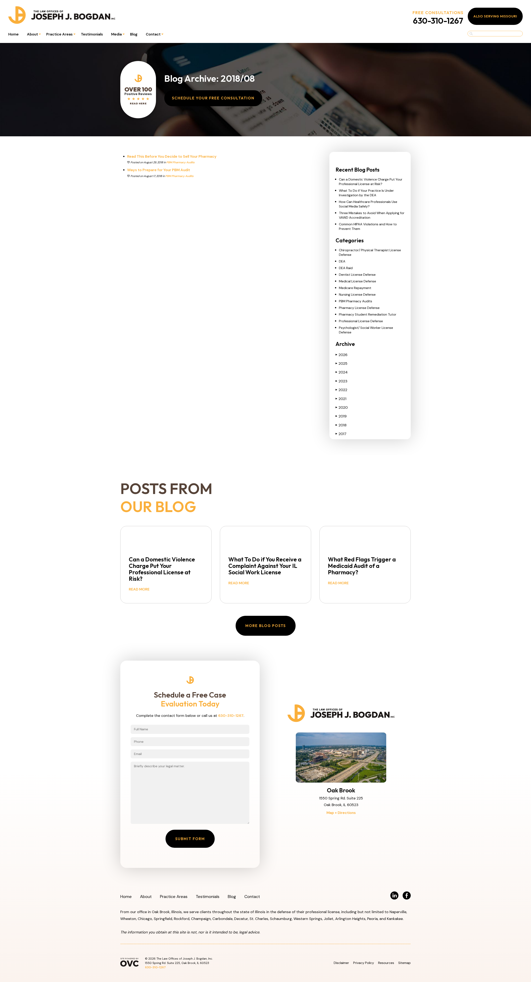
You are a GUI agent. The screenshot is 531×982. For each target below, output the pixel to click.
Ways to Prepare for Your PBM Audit (158, 169)
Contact (153, 34)
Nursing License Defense (357, 294)
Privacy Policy (363, 963)
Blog (134, 34)
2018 (341, 425)
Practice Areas (59, 34)
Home (13, 34)
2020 (342, 407)
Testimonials (92, 34)
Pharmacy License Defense (359, 308)
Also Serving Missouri (495, 16)
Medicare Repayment (355, 288)
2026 (341, 354)
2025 (341, 363)
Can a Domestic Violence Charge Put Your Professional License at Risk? (370, 181)
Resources (386, 963)
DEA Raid (346, 268)
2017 (341, 433)
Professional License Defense (361, 321)
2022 (341, 389)
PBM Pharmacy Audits (180, 162)
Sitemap (404, 963)
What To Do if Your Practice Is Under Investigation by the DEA (366, 192)
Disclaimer (341, 963)
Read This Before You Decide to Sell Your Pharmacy (172, 156)
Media (116, 34)
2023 (341, 381)
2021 (341, 398)
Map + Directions (341, 812)
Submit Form (190, 838)
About (32, 34)
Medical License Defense (357, 281)
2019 (341, 416)
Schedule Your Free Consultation (213, 98)
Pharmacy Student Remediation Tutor (367, 314)
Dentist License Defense (357, 274)
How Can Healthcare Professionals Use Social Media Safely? (368, 204)
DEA (342, 261)
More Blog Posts (265, 625)
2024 (342, 372)
